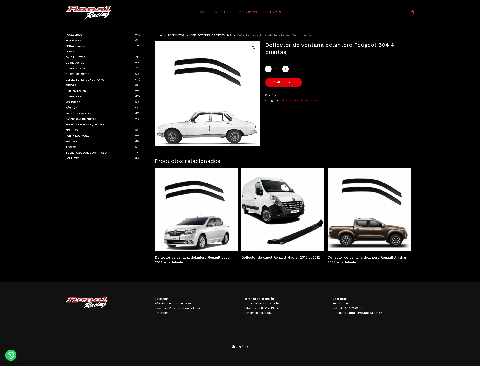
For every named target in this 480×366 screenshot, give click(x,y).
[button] (253, 47)
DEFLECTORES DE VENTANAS (211, 35)
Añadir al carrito (284, 82)
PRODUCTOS (175, 35)
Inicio (158, 35)
